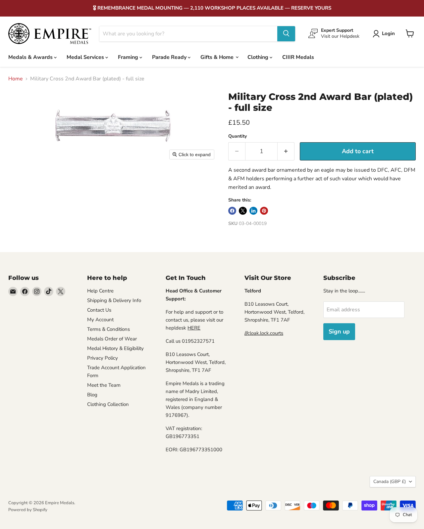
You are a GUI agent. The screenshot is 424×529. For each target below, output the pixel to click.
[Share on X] (243, 211)
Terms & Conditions (108, 329)
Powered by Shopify (27, 510)
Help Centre (100, 290)
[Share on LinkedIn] (253, 211)
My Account (100, 319)
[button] (385, 34)
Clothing (258, 57)
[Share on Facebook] (232, 211)
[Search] (286, 33)
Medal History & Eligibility (115, 348)
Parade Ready (170, 57)
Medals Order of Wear (112, 338)
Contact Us (99, 310)
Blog (92, 394)
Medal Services (86, 57)
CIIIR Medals (298, 57)
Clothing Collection (108, 404)
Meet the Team (104, 385)
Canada (389, 481)
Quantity (237, 136)
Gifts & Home (217, 57)
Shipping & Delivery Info (114, 300)
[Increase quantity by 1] (286, 151)
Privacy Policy (102, 358)
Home (15, 79)
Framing (128, 57)
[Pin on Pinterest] (264, 211)
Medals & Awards (31, 57)
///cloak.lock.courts (263, 333)
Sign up (339, 331)
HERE (193, 328)
